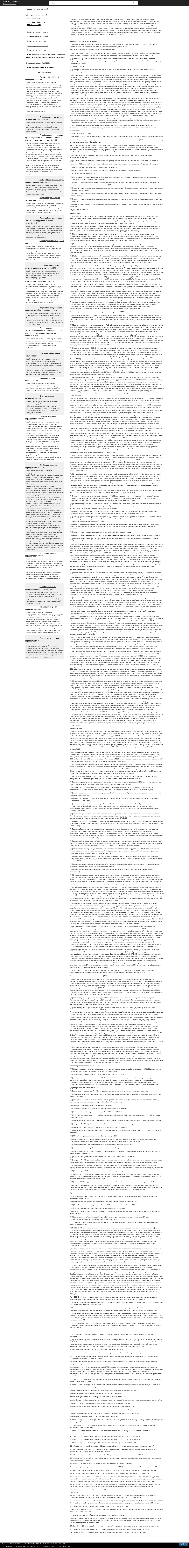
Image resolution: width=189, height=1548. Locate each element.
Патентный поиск (9, 4)
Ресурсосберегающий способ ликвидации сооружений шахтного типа (44, 220)
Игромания (8, 1546)
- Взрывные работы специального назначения (46, 54)
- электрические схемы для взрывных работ (45, 57)
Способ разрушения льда (35, 281)
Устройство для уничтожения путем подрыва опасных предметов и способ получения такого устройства (44, 137)
